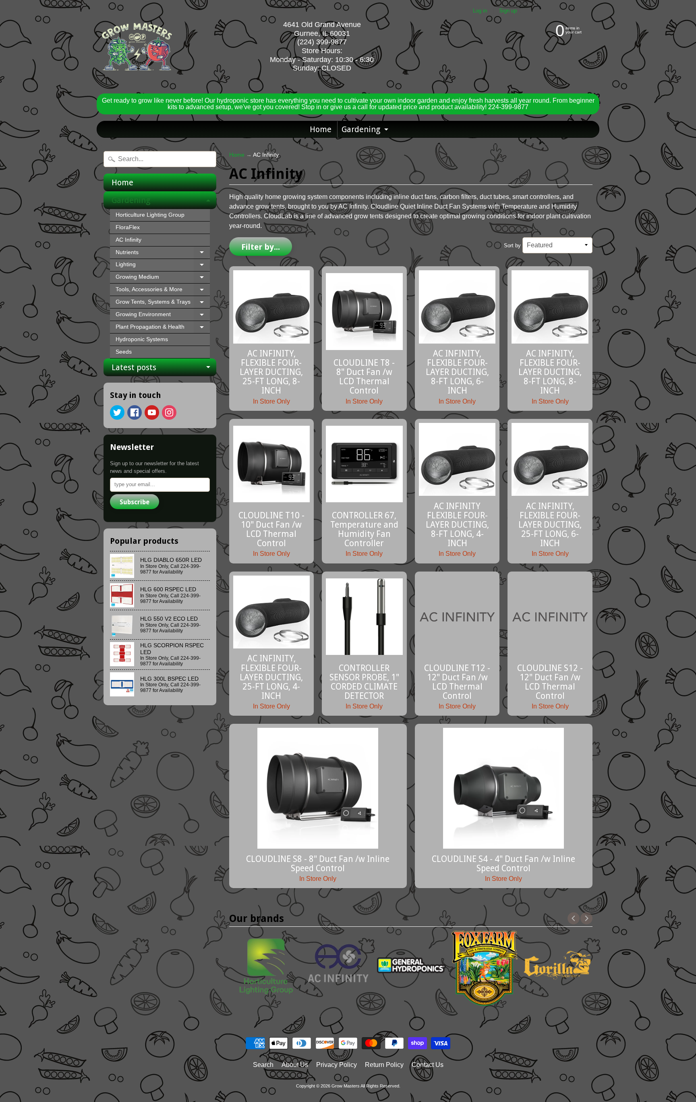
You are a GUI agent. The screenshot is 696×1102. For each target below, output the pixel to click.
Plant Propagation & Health (163, 329)
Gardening (366, 130)
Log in (480, 11)
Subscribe (134, 502)
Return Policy (384, 1064)
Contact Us (427, 1064)
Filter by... (260, 247)
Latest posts (164, 369)
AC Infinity (128, 240)
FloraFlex (128, 227)
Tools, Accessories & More (163, 291)
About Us (295, 1064)
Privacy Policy (336, 1064)
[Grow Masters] (137, 46)
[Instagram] (169, 412)
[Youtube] (152, 412)
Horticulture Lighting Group (150, 215)
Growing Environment (163, 316)
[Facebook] (134, 412)
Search (263, 1064)
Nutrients (163, 254)
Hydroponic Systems (142, 339)
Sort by (512, 245)
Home (320, 129)
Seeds (124, 352)
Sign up (508, 11)
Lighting (163, 266)
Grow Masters (345, 1085)
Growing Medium (163, 279)
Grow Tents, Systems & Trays (163, 304)
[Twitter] (117, 412)
